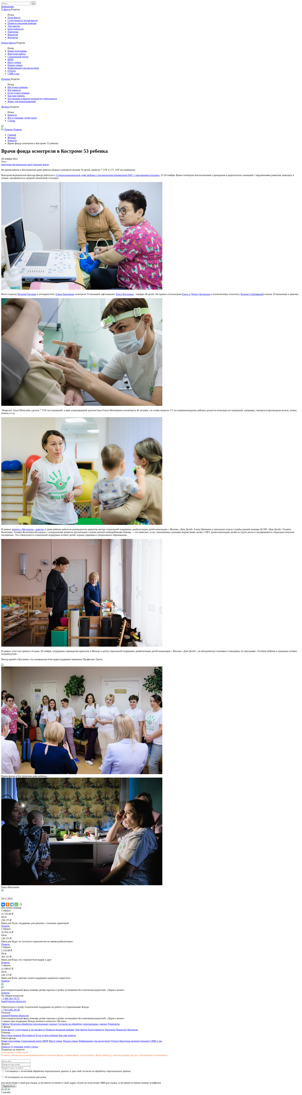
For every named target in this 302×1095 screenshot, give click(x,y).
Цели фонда (14, 17)
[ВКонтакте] (3, 904)
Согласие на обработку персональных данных (82, 1024)
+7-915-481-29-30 (10, 1009)
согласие (86, 1071)
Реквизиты (114, 1024)
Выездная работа (17, 53)
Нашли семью (15, 65)
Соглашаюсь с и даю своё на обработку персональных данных (67, 1071)
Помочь (5, 926)
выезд (46, 164)
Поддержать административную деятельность (32, 98)
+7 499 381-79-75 (10, 998)
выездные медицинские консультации (21, 164)
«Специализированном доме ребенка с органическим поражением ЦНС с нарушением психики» (107, 175)
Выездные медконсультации (134, 1041)
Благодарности (16, 29)
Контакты (13, 37)
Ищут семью (14, 62)
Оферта (5, 1024)
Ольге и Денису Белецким (196, 294)
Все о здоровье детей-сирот (22, 117)
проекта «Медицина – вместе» (28, 529)
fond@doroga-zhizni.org (13, 1001)
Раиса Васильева (125, 294)
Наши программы (17, 51)
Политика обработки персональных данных (33, 1024)
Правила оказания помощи (22, 23)
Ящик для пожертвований (22, 101)
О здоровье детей (20, 1046)
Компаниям (7, 6)
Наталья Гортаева (26, 294)
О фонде (6, 9)
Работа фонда (8, 42)
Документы (14, 26)
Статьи (11, 120)
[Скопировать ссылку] (21, 904)
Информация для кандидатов (23, 68)
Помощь (6, 79)
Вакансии (13, 34)
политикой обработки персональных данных (45, 1071)
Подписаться (9, 1086)
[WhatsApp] (16, 904)
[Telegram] (12, 904)
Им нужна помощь (18, 87)
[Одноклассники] (7, 904)
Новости (12, 115)
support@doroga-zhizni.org (15, 1015)
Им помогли (14, 90)
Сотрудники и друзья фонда (23, 20)
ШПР (10, 59)
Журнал (5, 106)
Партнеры (13, 31)
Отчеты (12, 71)
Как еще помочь (16, 95)
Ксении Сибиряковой (252, 294)
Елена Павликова (65, 294)
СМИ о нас (14, 73)
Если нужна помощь (19, 93)
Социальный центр (18, 56)
